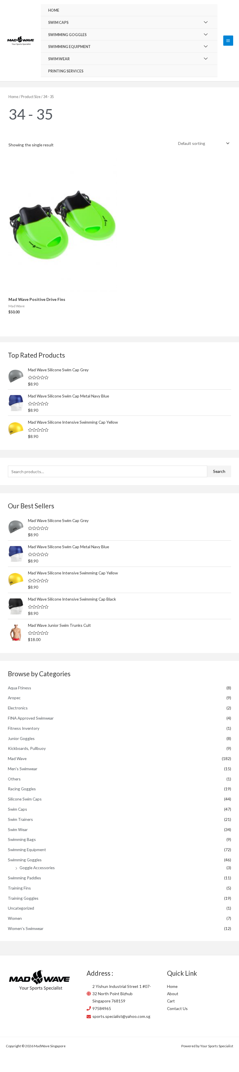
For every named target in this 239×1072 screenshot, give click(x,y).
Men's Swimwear (22, 768)
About (172, 993)
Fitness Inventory (23, 728)
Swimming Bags (22, 839)
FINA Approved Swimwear (31, 718)
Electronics (18, 707)
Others (14, 778)
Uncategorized (21, 908)
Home (13, 97)
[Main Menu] (228, 40)
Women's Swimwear (25, 928)
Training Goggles (23, 898)
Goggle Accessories (37, 867)
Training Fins (19, 887)
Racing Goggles (22, 788)
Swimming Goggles (25, 859)
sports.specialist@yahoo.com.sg (121, 1016)
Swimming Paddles (24, 877)
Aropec (14, 697)
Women (15, 918)
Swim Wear (18, 829)
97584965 (101, 1008)
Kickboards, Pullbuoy (27, 748)
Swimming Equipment (27, 849)
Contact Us (177, 1008)
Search (219, 471)
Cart (171, 1000)
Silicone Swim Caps (25, 798)
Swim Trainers (20, 819)
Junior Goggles (21, 738)
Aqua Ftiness (19, 687)
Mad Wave (17, 758)
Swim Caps (17, 809)
